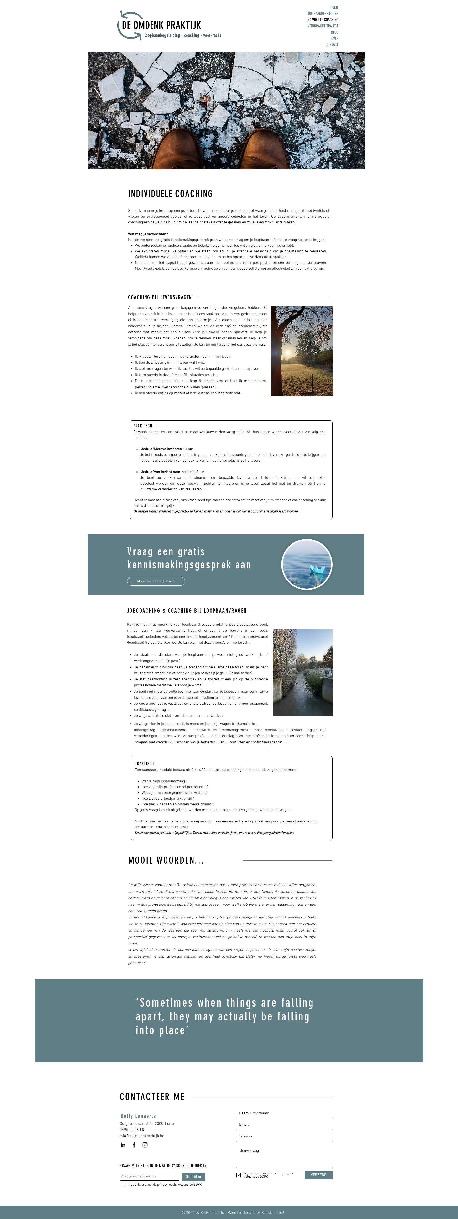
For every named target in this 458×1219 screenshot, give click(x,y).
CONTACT (332, 44)
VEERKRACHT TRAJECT (323, 26)
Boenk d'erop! (272, 1212)
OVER (334, 38)
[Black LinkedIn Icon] (123, 1145)
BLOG (334, 32)
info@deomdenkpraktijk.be (142, 1136)
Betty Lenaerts (138, 1116)
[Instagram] (145, 1145)
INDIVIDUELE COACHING (322, 19)
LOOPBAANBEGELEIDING (322, 13)
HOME (334, 7)
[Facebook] (134, 1145)
